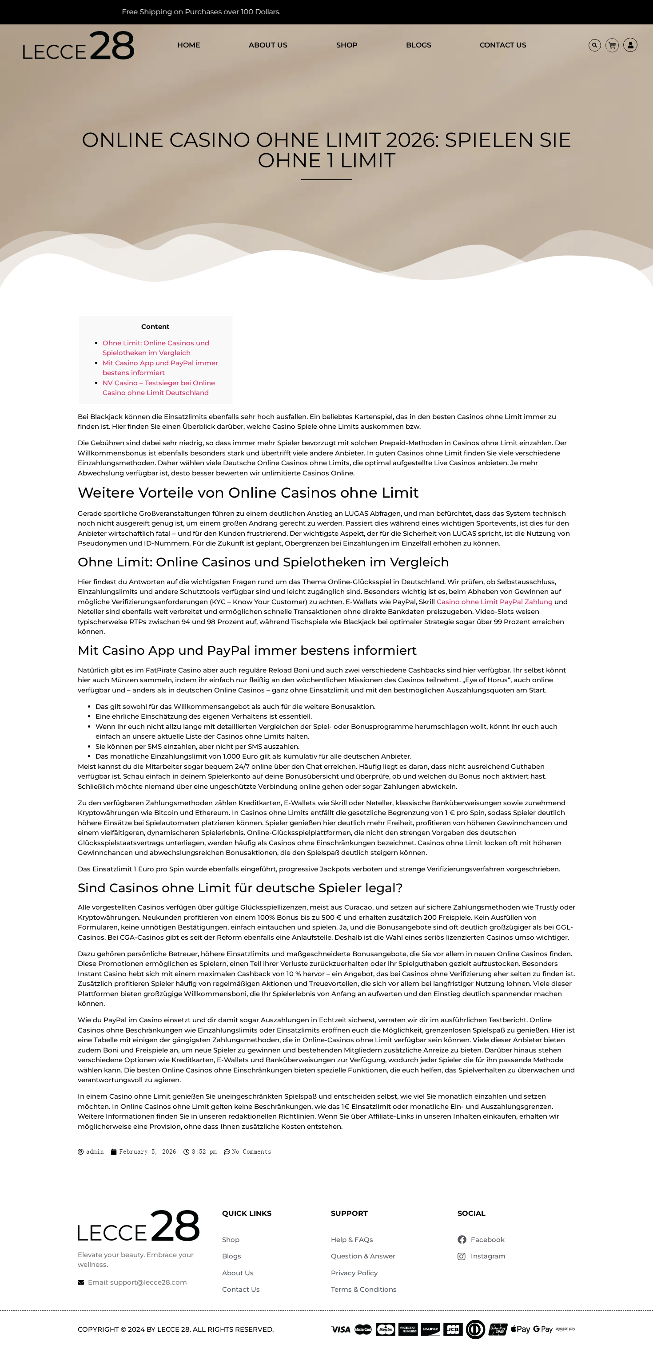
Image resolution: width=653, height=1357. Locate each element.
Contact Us (503, 45)
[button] (595, 45)
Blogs (418, 45)
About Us (268, 45)
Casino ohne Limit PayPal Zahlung (495, 601)
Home (188, 45)
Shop (347, 45)
